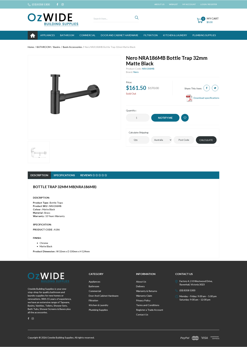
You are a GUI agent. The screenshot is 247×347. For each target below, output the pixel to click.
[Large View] (39, 152)
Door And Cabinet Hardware (103, 295)
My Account (189, 4)
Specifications (64, 175)
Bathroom (94, 286)
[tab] (39, 175)
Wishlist (173, 4)
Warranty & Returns (146, 291)
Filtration (93, 300)
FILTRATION (151, 35)
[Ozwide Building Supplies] (53, 19)
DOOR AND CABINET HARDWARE (119, 35)
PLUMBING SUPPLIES (204, 35)
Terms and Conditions (147, 305)
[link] (57, 4)
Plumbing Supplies (98, 309)
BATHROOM (67, 35)
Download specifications (206, 97)
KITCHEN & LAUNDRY (175, 35)
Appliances (94, 281)
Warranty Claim (144, 295)
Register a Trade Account (149, 309)
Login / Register (208, 4)
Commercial (87, 35)
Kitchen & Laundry (98, 305)
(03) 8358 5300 (40, 4)
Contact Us (142, 314)
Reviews (86, 175)
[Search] (137, 18)
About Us (159, 4)
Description (39, 175)
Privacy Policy (143, 300)
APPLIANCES (47, 35)
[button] (185, 118)
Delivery (140, 286)
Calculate (206, 140)
